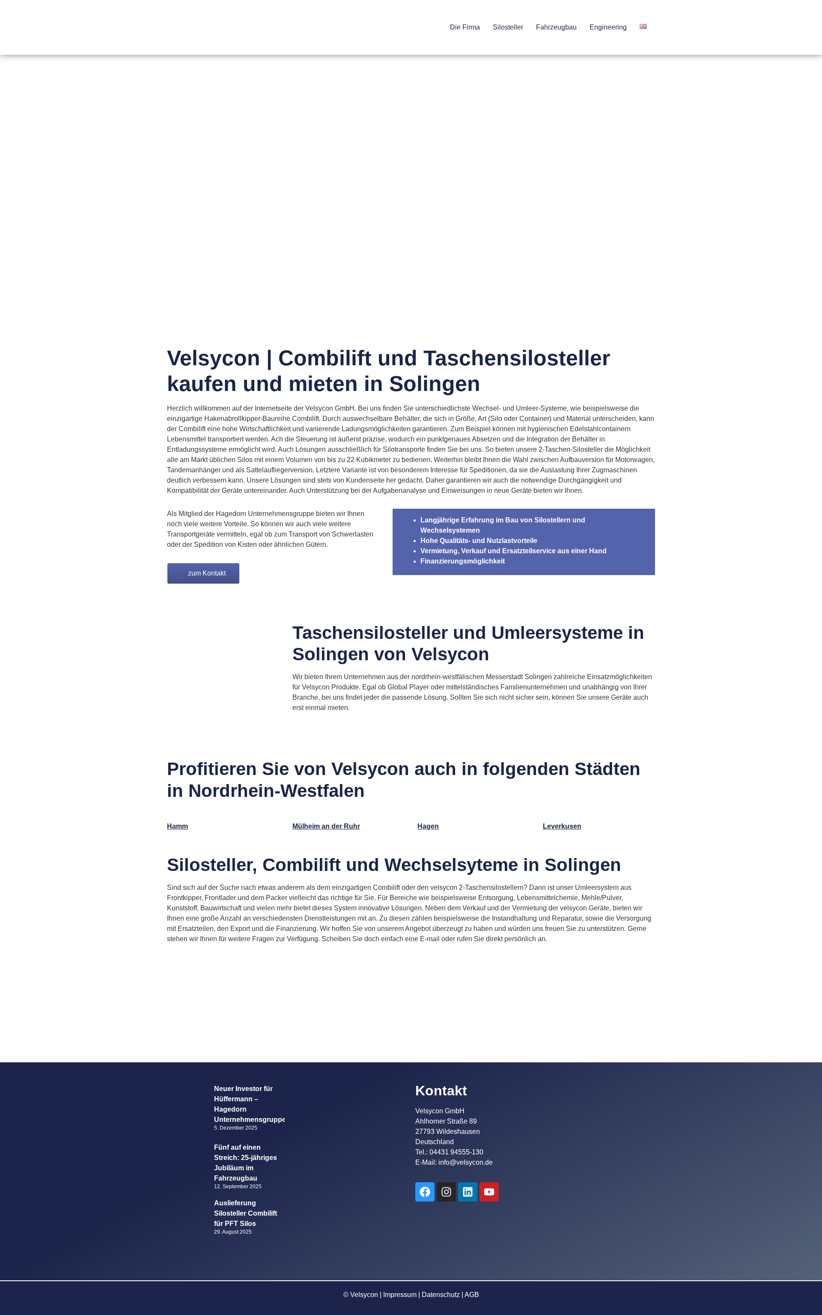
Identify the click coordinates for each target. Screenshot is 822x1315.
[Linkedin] (467, 1192)
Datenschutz (441, 1294)
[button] (467, 27)
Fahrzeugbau (556, 27)
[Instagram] (446, 1192)
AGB (472, 1294)
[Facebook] (425, 1192)
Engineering (608, 27)
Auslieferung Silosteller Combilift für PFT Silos (245, 1213)
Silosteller (508, 27)
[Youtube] (489, 1192)
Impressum (400, 1294)
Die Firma (465, 27)
